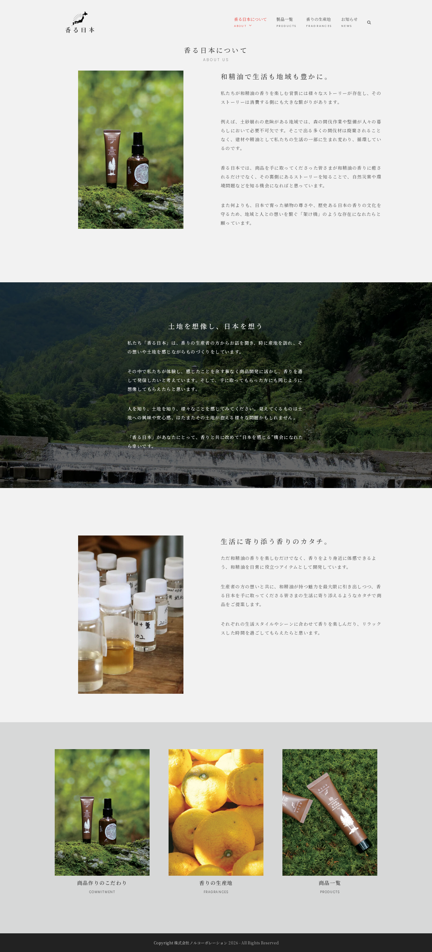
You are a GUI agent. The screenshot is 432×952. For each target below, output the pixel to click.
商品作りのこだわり (102, 886)
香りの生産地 (216, 886)
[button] (369, 22)
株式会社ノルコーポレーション (200, 942)
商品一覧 (330, 886)
